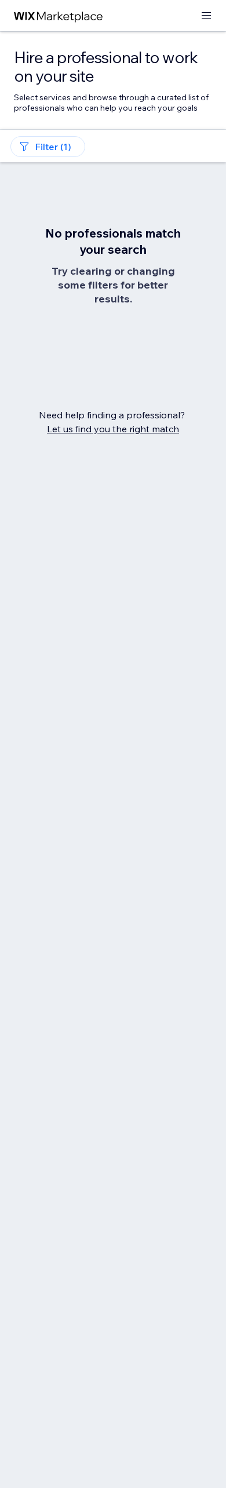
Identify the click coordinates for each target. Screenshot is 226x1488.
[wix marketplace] (58, 16)
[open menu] (206, 16)
